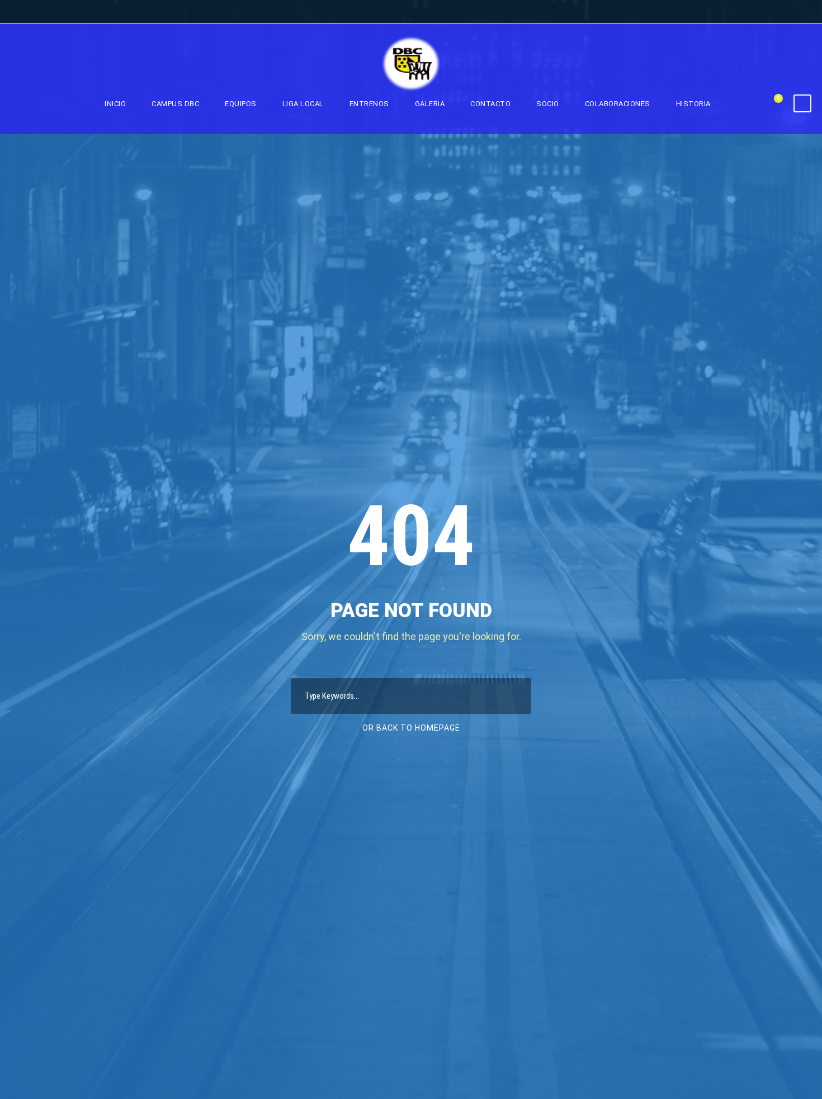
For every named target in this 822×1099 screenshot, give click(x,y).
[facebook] (761, 12)
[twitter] (782, 12)
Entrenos (369, 104)
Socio (547, 104)
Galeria (430, 104)
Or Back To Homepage (411, 727)
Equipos (241, 104)
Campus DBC (175, 104)
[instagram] (803, 12)
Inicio (115, 104)
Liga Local (303, 104)
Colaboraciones (617, 104)
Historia (693, 104)
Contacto (490, 104)
